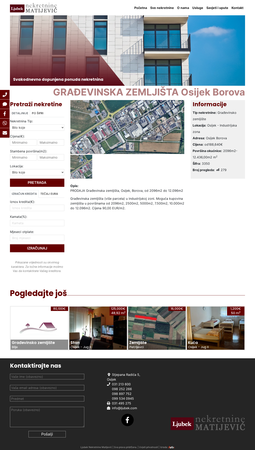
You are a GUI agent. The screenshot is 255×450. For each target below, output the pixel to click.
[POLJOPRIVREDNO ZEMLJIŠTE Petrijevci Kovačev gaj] (157, 328)
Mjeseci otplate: (22, 232)
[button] (5, 94)
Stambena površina (28, 151)
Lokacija (16, 166)
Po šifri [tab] (37, 113)
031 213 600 (121, 384)
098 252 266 (122, 389)
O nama (183, 8)
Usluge (197, 8)
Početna (140, 8)
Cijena (17, 136)
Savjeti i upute (217, 8)
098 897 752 (121, 394)
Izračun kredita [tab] (24, 194)
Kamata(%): (18, 217)
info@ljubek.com (124, 408)
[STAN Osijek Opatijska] (98, 328)
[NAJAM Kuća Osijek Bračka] (215, 328)
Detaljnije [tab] (20, 113)
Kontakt (237, 8)
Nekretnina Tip (21, 121)
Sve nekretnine (162, 8)
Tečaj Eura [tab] (49, 194)
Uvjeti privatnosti (148, 447)
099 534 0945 (123, 398)
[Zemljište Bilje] (39, 328)
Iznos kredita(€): (22, 202)
